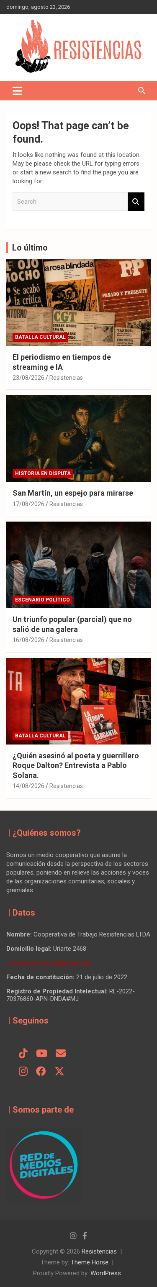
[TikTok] (23, 1054)
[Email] (61, 1054)
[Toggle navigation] (17, 90)
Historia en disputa (43, 473)
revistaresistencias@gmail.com (49, 963)
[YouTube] (41, 1054)
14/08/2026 (28, 786)
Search (136, 201)
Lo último (30, 248)
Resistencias (66, 377)
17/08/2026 (28, 504)
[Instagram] (23, 1072)
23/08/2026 (28, 377)
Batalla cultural (40, 337)
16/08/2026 (28, 640)
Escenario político (42, 600)
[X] (59, 1072)
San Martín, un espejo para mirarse (73, 493)
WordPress (105, 1273)
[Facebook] (41, 1072)
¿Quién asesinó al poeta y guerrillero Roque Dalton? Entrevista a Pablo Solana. (76, 765)
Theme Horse (89, 1262)
